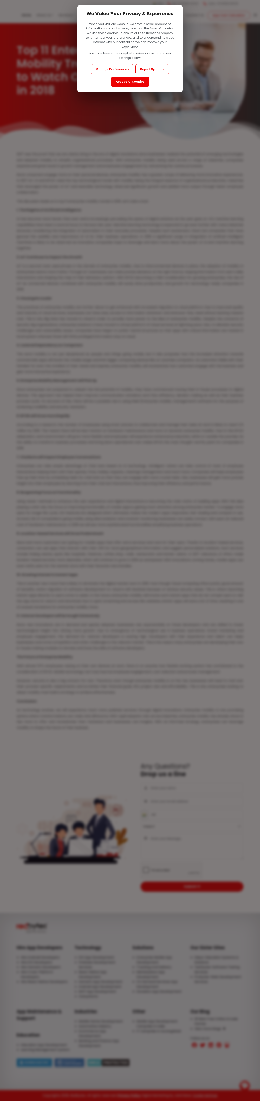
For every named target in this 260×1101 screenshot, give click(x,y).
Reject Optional (152, 69)
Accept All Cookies (130, 82)
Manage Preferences (112, 69)
